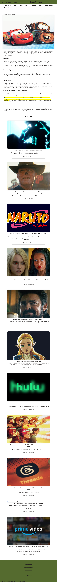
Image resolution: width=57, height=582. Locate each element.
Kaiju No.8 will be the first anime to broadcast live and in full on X (28, 150)
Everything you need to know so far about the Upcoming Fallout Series (28, 191)
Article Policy (28, 572)
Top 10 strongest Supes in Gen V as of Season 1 (29, 277)
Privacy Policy (28, 564)
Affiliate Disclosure (28, 567)
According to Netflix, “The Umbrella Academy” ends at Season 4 (28, 503)
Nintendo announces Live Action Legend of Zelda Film (28, 361)
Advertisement (28, 570)
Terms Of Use (28, 575)
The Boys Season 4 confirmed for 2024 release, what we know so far (28, 319)
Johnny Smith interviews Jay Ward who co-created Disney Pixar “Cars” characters (25, 74)
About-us (29, 561)
